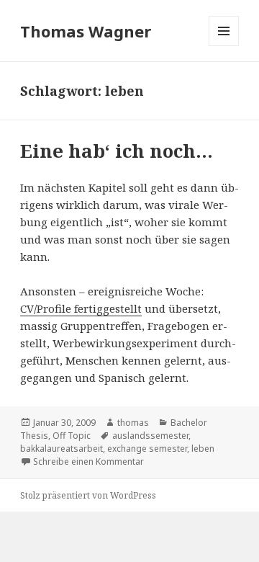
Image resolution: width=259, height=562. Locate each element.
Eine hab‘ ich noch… (116, 151)
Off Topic (72, 435)
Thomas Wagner (85, 31)
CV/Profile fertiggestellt (81, 308)
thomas (133, 422)
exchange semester (147, 448)
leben (202, 448)
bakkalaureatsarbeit (61, 448)
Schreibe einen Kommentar (88, 461)
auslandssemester (150, 435)
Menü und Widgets (224, 45)
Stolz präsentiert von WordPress (88, 495)
